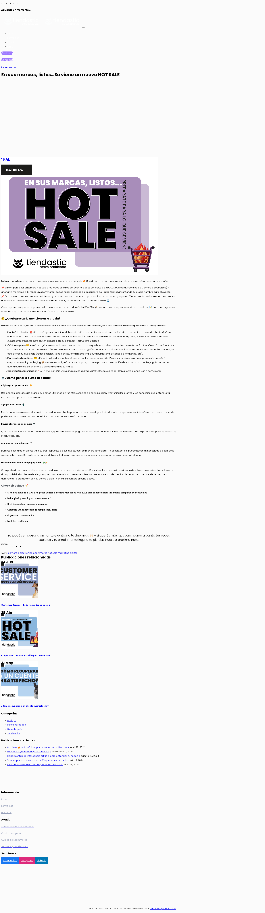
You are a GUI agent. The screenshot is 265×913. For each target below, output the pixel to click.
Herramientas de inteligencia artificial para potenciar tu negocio (43, 755)
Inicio (10, 33)
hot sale (52, 552)
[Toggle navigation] (83, 27)
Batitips (11, 720)
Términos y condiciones (163, 908)
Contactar (7, 53)
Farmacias (13, 37)
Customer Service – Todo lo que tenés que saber (35, 764)
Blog (10, 46)
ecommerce (40, 552)
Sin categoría (8, 67)
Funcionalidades (16, 724)
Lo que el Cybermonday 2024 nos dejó (29, 751)
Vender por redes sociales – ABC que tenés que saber (38, 760)
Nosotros (12, 42)
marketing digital (67, 552)
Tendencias (13, 733)
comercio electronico (20, 552)
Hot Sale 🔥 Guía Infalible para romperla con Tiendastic (38, 747)
